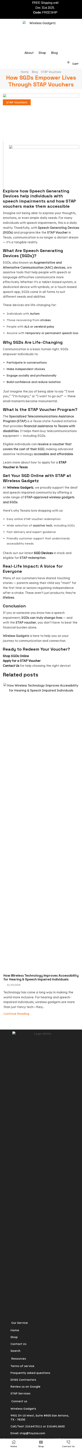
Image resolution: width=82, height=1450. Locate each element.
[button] (61, 64)
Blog (35, 72)
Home (25, 72)
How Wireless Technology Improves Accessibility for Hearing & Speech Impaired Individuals (41, 977)
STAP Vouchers (51, 72)
